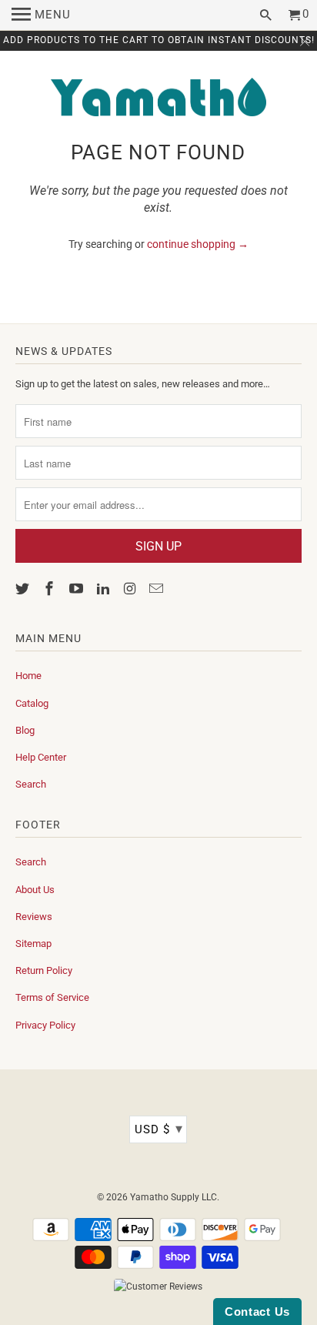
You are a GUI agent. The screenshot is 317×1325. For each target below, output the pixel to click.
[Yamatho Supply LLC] (158, 99)
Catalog (31, 703)
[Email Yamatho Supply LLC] (157, 589)
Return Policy (43, 970)
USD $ (159, 1128)
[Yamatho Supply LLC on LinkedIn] (104, 589)
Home (28, 675)
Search (30, 784)
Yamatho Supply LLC (173, 1197)
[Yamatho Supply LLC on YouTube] (77, 589)
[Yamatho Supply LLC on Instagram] (130, 589)
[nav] (41, 15)
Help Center (40, 757)
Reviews (33, 916)
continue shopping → (198, 244)
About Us (35, 889)
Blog (25, 730)
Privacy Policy (45, 1025)
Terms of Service (52, 997)
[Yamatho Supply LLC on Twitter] (23, 589)
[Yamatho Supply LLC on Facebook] (50, 589)
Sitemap (33, 943)
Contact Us (257, 1311)
